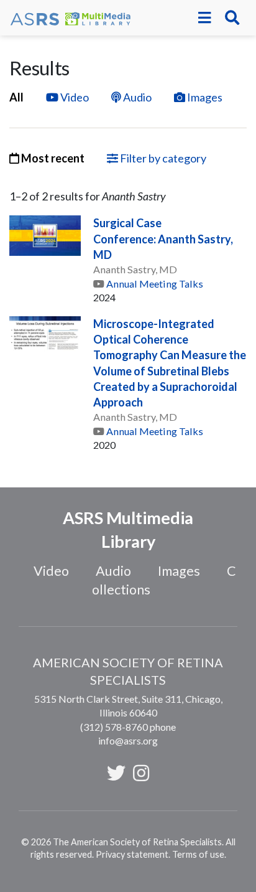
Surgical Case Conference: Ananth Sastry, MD (163, 238)
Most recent (52, 158)
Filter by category (162, 158)
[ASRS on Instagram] (141, 772)
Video (74, 97)
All (16, 97)
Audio (137, 97)
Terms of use (198, 854)
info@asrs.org (128, 740)
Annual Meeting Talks (154, 283)
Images (204, 97)
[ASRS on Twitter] (116, 772)
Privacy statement (132, 854)
